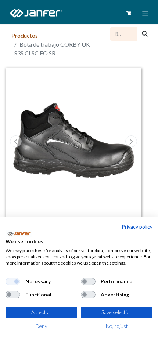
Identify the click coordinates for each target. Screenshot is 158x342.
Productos (24, 35)
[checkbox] (13, 281)
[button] (16, 141)
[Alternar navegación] (145, 13)
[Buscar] (144, 34)
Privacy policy (137, 226)
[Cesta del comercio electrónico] (128, 13)
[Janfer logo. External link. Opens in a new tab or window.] (19, 233)
